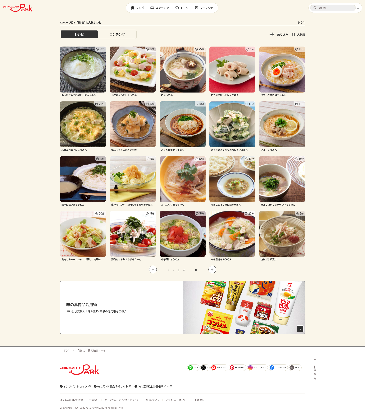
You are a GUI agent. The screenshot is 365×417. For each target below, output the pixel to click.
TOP (66, 350)
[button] (333, 8)
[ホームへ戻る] (17, 8)
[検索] (315, 8)
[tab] (117, 34)
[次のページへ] (212, 269)
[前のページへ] (153, 269)
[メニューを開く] (358, 8)
